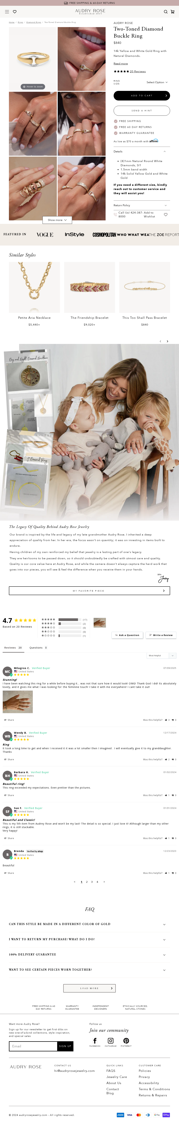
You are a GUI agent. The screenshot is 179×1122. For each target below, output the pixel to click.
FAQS (110, 1071)
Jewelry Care (116, 1077)
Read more (121, 64)
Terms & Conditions (154, 1089)
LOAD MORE (89, 988)
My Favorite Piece (88, 590)
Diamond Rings (33, 22)
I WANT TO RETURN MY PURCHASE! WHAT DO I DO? (52, 939)
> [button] (104, 881)
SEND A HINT (142, 110)
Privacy (144, 1077)
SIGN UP (65, 1046)
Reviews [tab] (10, 647)
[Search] (166, 12)
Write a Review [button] (163, 635)
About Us (113, 1083)
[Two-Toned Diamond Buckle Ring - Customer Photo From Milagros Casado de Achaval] (100, 623)
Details (118, 151)
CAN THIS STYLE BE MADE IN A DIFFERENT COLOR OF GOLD (60, 924)
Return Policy (122, 205)
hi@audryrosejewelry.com (74, 1071)
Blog (110, 1093)
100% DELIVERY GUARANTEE (32, 954)
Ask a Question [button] (129, 635)
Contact (112, 1089)
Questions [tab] (36, 647)
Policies (145, 1071)
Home (12, 22)
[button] (160, 341)
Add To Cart (142, 95)
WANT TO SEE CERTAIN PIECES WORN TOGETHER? (50, 970)
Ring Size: (117, 82)
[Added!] (166, 214)
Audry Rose (123, 23)
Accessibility (149, 1083)
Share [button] (10, 719)
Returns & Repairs (153, 1095)
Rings (20, 22)
